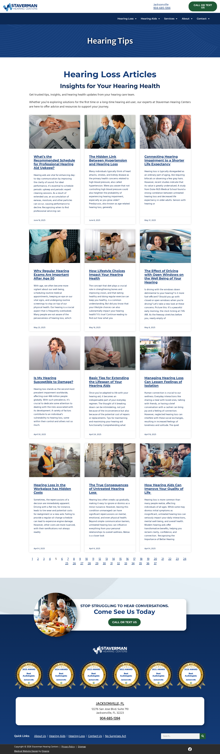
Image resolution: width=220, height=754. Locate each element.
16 (127, 559)
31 (111, 563)
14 (113, 559)
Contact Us (95, 736)
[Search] (203, 736)
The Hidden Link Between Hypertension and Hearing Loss (108, 160)
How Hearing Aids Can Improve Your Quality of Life (163, 488)
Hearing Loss (125, 18)
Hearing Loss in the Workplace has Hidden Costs (52, 488)
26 (74, 563)
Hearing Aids (149, 18)
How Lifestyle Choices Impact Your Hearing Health (107, 274)
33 (125, 563)
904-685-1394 (161, 8)
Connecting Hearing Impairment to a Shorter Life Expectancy (164, 160)
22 (169, 559)
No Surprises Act (115, 736)
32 (118, 563)
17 (134, 559)
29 (96, 563)
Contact (202, 18)
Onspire (45, 751)
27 (81, 563)
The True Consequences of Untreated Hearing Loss (108, 488)
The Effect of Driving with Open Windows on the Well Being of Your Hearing (164, 276)
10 (86, 559)
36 (147, 563)
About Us (40, 736)
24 (184, 559)
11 (93, 559)
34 (133, 563)
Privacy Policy (68, 747)
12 (100, 559)
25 (66, 563)
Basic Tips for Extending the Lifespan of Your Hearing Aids (109, 381)
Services (169, 18)
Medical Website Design (26, 751)
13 (107, 559)
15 (120, 559)
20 (155, 559)
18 (141, 559)
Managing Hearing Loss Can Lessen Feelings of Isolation (163, 381)
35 (140, 563)
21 (162, 559)
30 (104, 563)
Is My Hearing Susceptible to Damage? (53, 380)
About (185, 18)
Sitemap (82, 747)
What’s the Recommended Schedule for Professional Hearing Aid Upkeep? (54, 162)
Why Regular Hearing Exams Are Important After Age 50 (51, 274)
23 (177, 559)
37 (155, 563)
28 (89, 563)
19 (148, 559)
